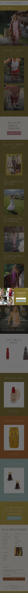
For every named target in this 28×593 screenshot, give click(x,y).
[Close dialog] (27, 289)
